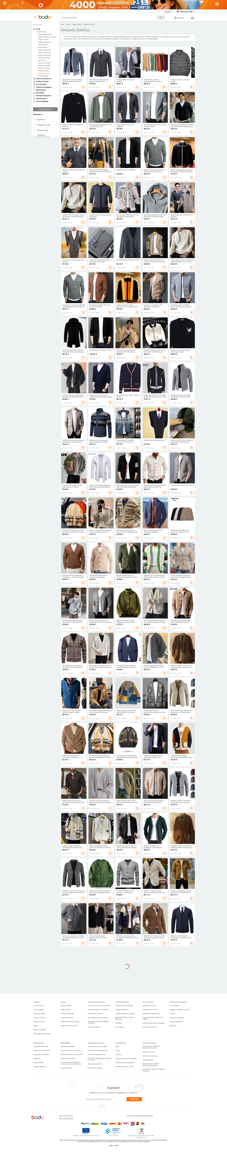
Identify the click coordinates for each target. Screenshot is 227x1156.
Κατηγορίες (37, 25)
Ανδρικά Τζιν (42, 60)
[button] (35, 17)
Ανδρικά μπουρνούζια (45, 34)
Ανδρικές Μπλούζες (44, 52)
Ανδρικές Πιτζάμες (44, 58)
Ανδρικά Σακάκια (43, 71)
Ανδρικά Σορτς (43, 45)
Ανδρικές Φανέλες (44, 68)
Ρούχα (68, 24)
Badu (62, 24)
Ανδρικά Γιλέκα (43, 76)
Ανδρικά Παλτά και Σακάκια (47, 37)
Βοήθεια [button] (167, 12)
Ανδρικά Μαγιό (43, 47)
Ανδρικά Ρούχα (41, 32)
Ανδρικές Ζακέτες (44, 73)
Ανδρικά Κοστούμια (44, 63)
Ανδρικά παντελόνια (44, 42)
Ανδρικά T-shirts (43, 39)
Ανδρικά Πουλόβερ (44, 65)
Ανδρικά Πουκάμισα (44, 50)
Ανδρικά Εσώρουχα (44, 55)
